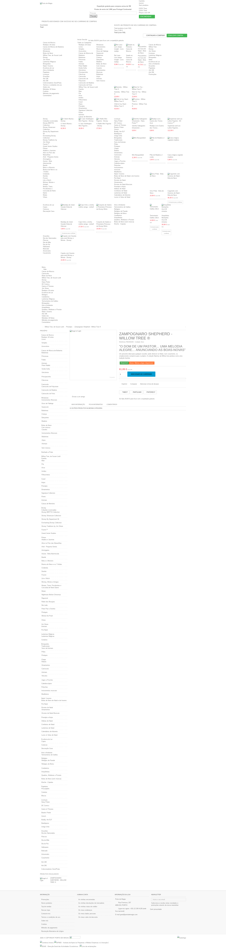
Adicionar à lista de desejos (149, 384)
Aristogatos (47, 159)
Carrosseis (117, 155)
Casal (81, 102)
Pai (80, 93)
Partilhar (136, 392)
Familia (81, 89)
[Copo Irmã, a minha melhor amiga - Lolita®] (86, 212)
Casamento (47, 253)
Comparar (133, 384)
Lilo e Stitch (47, 180)
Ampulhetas (118, 217)
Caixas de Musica (49, 43)
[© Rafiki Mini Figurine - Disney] (104, 120)
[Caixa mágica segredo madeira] (175, 145)
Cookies (45, 91)
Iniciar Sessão (82, 39)
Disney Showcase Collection (51, 516)
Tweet (125, 392)
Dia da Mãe (47, 242)
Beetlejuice (118, 134)
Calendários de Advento (122, 195)
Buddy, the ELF (119, 131)
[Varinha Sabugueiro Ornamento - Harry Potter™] (139, 121)
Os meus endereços (85, 910)
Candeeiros (118, 215)
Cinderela (46, 174)
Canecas (46, 209)
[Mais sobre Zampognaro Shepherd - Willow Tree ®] (44, 879)
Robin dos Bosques (48, 602)
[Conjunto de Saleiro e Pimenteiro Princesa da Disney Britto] (104, 212)
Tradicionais (118, 140)
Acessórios (82, 51)
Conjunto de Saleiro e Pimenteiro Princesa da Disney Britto (103, 224)
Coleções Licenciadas (50, 121)
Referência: (122, 342)
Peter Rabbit (83, 66)
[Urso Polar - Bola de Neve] (157, 181)
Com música (100, 66)
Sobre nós (46, 87)
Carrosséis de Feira (85, 85)
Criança (99, 57)
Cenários (44, 640)
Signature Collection (85, 110)
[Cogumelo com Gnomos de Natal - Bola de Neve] (175, 181)
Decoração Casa (48, 211)
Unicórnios (82, 70)
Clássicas (82, 74)
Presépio (82, 106)
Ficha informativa (96, 404)
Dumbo (45, 176)
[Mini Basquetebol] (139, 145)
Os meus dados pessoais (87, 913)
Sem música (100, 81)
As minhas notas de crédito (87, 906)
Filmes (45, 148)
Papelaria (46, 72)
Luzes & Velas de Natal (122, 197)
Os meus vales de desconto (88, 917)
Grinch (116, 129)
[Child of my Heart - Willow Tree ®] (122, 100)
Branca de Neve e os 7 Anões (52, 564)
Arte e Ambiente (48, 70)
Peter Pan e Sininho (48, 609)
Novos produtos (46, 903)
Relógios (117, 209)
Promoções (45, 899)
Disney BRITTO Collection (51, 512)
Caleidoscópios (119, 163)
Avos (80, 95)
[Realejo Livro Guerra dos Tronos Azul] (157, 121)
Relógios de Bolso (120, 213)
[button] (85, 43)
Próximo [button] (115, 355)
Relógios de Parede (120, 211)
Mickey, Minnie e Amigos (50, 582)
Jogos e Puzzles (120, 161)
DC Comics (118, 123)
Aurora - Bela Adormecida (50, 554)
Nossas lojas (45, 910)
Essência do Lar (48, 68)
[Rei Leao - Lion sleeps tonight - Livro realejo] (119, 49)
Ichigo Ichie (118, 136)
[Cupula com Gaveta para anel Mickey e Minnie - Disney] (68, 243)
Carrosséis (46, 49)
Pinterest (150, 392)
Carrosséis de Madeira (86, 83)
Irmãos (81, 98)
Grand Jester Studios (50, 146)
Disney (45, 57)
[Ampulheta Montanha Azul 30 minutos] (166, 209)
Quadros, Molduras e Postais (124, 220)
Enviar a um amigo (78, 397)
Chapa (116, 148)
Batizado (46, 249)
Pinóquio (117, 146)
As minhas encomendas (86, 899)
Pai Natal (117, 178)
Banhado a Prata (47, 452)
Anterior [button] (71, 355)
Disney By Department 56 (50, 519)
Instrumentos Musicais (49, 400)
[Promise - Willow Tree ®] (139, 100)
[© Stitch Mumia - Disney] (68, 120)
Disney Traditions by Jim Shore (52, 526)
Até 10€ (45, 78)
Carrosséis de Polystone (50, 386)
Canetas (44, 792)
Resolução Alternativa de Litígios (52, 931)
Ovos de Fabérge (102, 51)
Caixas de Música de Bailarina (53, 47)
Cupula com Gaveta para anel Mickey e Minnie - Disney (67, 255)
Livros (81, 47)
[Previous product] (183, 326)
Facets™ (46, 144)
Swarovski (99, 53)
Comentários (47, 95)
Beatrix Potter (119, 127)
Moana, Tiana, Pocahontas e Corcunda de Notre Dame (51, 586)
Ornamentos (83, 108)
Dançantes (100, 59)
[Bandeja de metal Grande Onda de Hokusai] (68, 212)
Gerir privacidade (156, 909)
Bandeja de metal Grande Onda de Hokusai (67, 224)
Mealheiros (118, 172)
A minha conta (82, 894)
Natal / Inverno (48, 66)
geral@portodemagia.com (128, 914)
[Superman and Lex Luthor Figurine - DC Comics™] (175, 121)
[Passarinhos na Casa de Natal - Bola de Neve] (142, 49)
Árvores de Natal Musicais (123, 184)
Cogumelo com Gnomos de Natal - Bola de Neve (174, 193)
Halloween (46, 246)
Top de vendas (46, 906)
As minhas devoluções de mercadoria (91, 903)
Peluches (117, 165)
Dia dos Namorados (49, 238)
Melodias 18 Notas (49, 89)
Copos (45, 207)
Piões (116, 144)
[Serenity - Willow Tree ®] (122, 88)
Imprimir (124, 384)
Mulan (45, 195)
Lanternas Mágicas (49, 62)
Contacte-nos (45, 913)
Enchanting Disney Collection (52, 523)
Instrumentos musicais (49, 690)
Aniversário (47, 251)
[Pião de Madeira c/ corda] (157, 145)
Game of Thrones (120, 125)
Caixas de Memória (85, 117)
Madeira (99, 62)
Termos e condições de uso (52, 85)
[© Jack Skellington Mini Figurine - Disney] (86, 120)
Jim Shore (46, 59)
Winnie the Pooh (47, 616)
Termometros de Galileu (122, 207)
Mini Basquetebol (138, 155)
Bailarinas (82, 57)
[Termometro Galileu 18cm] (154, 209)
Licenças (46, 74)
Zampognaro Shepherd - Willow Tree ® (58, 880)
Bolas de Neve (48, 53)
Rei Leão (45, 605)
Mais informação (78, 404)
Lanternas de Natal (120, 193)
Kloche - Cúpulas (120, 224)
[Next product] (185, 326)
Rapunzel (45, 598)
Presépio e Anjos (120, 186)
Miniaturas (46, 51)
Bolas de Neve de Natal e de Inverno (126, 176)
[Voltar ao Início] (40, 326)
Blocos (43, 796)
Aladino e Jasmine (49, 150)
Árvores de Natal (120, 180)
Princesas (82, 59)
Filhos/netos (83, 100)
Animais (81, 64)
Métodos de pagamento (51, 93)
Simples (81, 49)
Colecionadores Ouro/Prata (52, 83)
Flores (81, 112)
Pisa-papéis (45, 789)
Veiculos (117, 159)
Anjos (98, 76)
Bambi (45, 165)
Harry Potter (118, 121)
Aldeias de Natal (119, 189)
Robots (116, 150)
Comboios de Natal (120, 191)
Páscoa (45, 240)
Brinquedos (47, 64)
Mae (80, 91)
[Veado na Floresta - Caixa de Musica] (131, 49)
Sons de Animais (120, 142)
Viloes (45, 197)
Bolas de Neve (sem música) (124, 222)
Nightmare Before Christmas (51, 595)
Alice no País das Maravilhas (52, 543)
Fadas (81, 62)
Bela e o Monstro (49, 167)
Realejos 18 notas (49, 45)
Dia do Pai (46, 244)
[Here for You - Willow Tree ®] (139, 88)
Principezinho (83, 72)
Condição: (138, 342)
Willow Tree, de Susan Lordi (52, 55)
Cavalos (99, 68)
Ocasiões (46, 76)
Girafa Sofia (83, 68)
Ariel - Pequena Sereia (50, 157)
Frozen (45, 178)
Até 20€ (45, 81)
